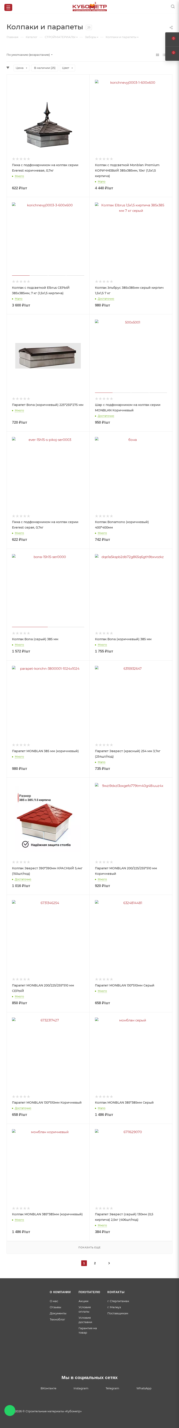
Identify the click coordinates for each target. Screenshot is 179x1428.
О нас (54, 1301)
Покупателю (89, 1292)
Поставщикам (117, 1313)
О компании (60, 1292)
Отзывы (55, 1307)
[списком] (164, 54)
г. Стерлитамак (118, 1301)
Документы (58, 1313)
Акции (83, 1301)
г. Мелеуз (114, 1307)
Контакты (115, 1292)
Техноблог (57, 1319)
